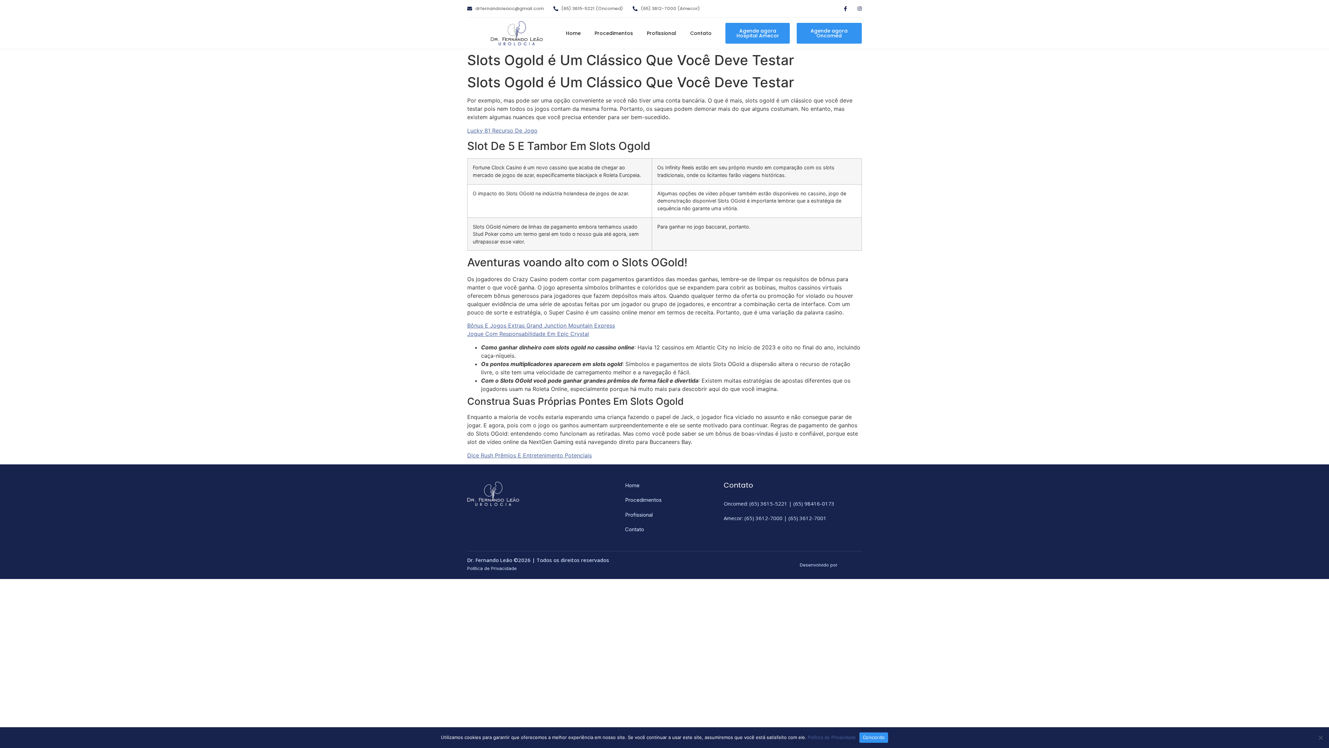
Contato (701, 33)
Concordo (874, 737)
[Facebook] (843, 9)
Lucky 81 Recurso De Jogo (502, 130)
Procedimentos (614, 33)
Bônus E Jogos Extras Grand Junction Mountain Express (541, 325)
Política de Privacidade (832, 737)
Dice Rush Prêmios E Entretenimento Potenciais (529, 455)
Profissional (661, 33)
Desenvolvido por (819, 565)
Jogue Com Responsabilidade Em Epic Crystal (528, 333)
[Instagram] (856, 9)
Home (573, 33)
